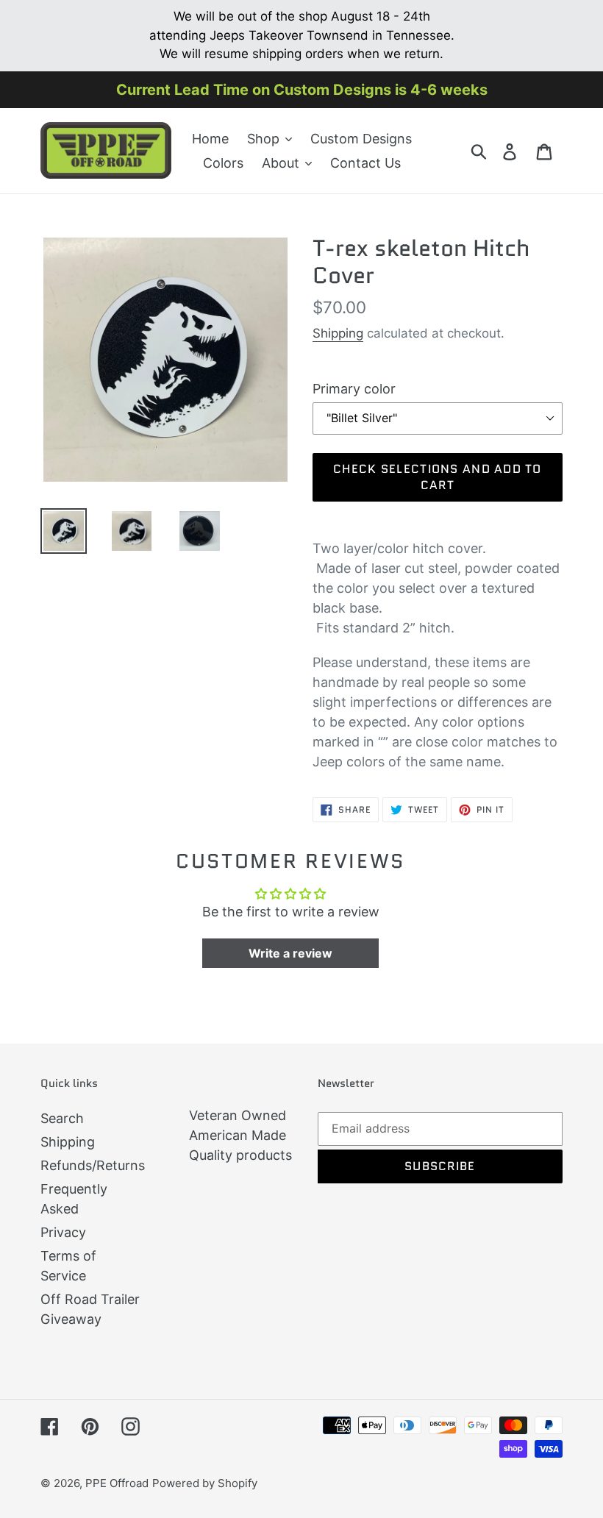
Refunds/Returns (92, 1165)
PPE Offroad (117, 1483)
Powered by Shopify (204, 1483)
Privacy (63, 1232)
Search (62, 1118)
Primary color (354, 388)
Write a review (290, 953)
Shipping (338, 333)
